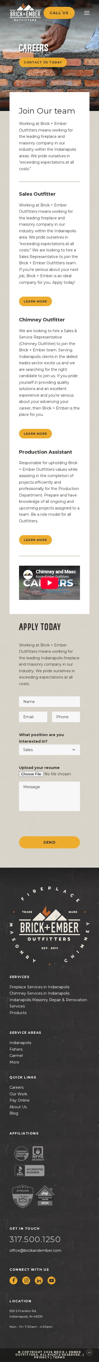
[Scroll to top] (89, 1352)
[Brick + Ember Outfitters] (36, 12)
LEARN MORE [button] (35, 301)
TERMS (59, 1357)
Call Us (59, 13)
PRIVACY (41, 1357)
